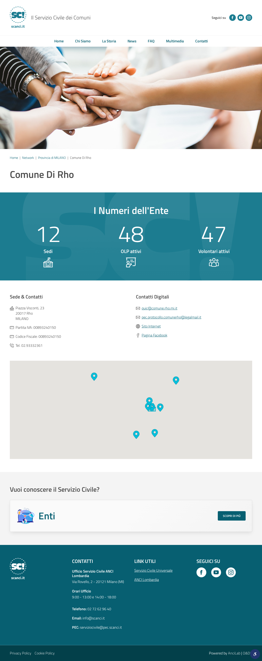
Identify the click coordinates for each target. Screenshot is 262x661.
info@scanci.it (93, 618)
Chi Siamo (83, 41)
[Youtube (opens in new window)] (240, 17)
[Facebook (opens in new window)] (232, 17)
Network (28, 158)
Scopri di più (232, 516)
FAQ (151, 41)
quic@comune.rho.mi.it (159, 308)
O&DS (247, 653)
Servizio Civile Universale (153, 570)
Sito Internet (151, 326)
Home (59, 41)
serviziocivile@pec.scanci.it (101, 627)
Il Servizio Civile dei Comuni (60, 17)
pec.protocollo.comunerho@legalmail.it (171, 317)
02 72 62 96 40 (99, 609)
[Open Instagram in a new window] (231, 572)
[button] (136, 435)
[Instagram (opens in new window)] (249, 17)
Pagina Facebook (154, 335)
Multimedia (175, 41)
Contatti (201, 41)
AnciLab (234, 653)
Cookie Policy (45, 653)
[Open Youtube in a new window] (216, 572)
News (132, 41)
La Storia (109, 41)
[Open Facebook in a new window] (201, 572)
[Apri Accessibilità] (255, 654)
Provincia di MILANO (52, 158)
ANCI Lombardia (146, 579)
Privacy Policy (20, 653)
